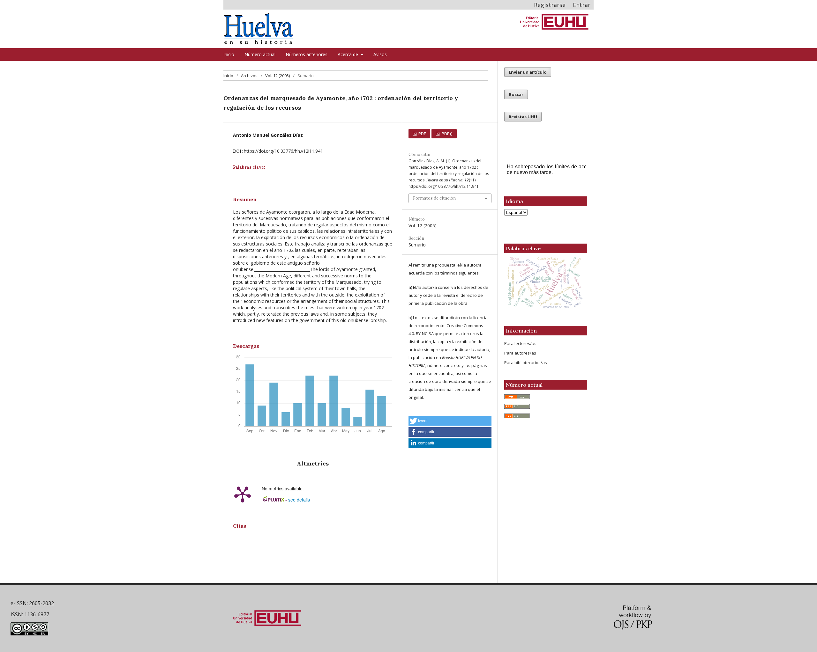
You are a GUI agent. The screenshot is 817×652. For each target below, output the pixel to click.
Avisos (380, 54)
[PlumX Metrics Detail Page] (242, 494)
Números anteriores (306, 54)
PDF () (446, 133)
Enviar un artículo (528, 72)
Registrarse (550, 5)
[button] (449, 421)
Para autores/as (520, 353)
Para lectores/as (520, 343)
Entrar (581, 5)
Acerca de (348, 54)
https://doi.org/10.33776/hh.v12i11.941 (283, 151)
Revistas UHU (523, 117)
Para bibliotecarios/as (525, 362)
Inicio (228, 54)
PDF (421, 133)
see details (299, 499)
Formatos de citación (434, 198)
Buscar (516, 94)
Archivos (249, 75)
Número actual (259, 54)
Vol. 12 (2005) (277, 75)
